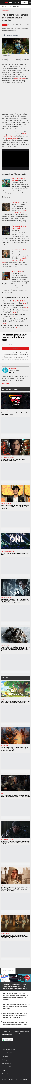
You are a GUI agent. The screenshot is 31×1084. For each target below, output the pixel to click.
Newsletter (26, 59)
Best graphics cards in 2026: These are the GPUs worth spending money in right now (16, 1006)
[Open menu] (3, 2)
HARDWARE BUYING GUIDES (8, 971)
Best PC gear (26, 6)
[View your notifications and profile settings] (15, 2)
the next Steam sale (11, 138)
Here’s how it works (15, 35)
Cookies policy (5, 1060)
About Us (4, 1046)
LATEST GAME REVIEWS (23, 971)
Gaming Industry (6, 10)
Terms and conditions (8, 1053)
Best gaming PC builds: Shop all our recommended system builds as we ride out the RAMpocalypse (15, 1015)
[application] (15, 159)
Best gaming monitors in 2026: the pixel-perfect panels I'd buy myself (15, 1023)
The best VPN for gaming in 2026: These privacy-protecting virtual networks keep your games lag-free (15, 986)
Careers (4, 1070)
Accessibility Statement (8, 1067)
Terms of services (20, 352)
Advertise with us (6, 1063)
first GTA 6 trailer (20, 79)
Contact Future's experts (8, 1049)
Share (5, 59)
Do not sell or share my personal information (14, 1074)
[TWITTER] (10, 372)
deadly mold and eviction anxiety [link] (14, 260)
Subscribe (24, 2)
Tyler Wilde (13, 24)
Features (4, 25)
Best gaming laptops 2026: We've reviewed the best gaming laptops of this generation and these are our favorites (15, 996)
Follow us (18, 59)
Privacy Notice (22, 354)
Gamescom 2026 (14, 6)
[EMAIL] (13, 372)
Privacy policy (5, 1056)
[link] (6, 183)
